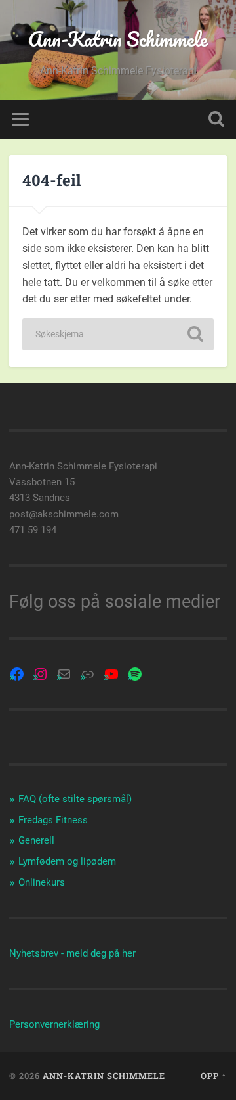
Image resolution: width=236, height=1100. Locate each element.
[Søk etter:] (117, 334)
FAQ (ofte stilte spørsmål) (75, 799)
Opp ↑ (214, 1075)
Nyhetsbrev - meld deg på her (72, 953)
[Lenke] (88, 674)
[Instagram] (41, 674)
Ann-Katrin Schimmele (118, 39)
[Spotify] (135, 674)
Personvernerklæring (54, 1024)
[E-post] (64, 674)
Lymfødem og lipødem (67, 861)
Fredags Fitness (53, 820)
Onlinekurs (41, 882)
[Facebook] (17, 674)
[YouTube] (111, 674)
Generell (36, 840)
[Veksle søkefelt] (216, 119)
